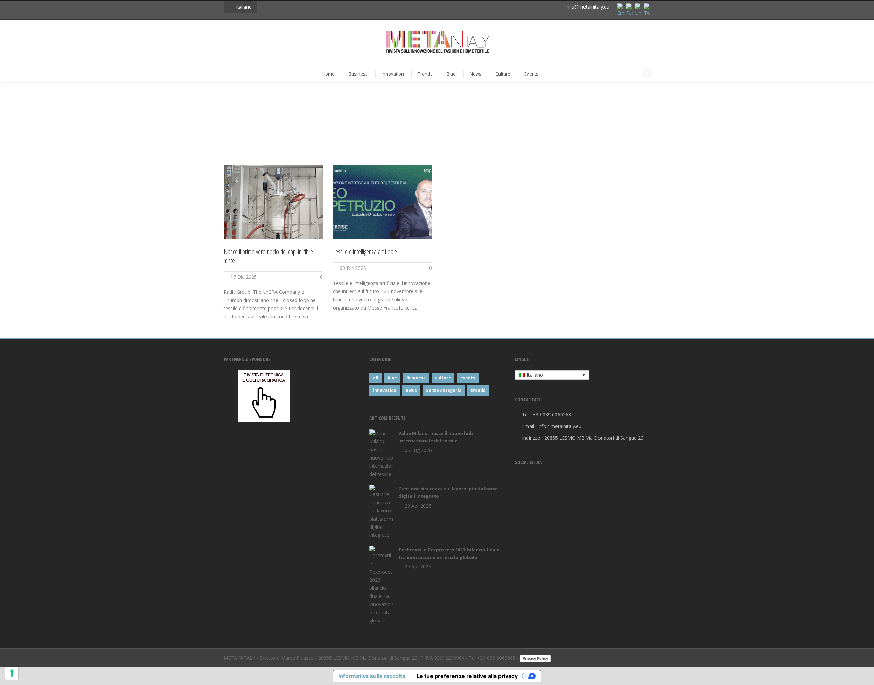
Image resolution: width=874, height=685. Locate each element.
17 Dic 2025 (243, 277)
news (411, 390)
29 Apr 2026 (418, 506)
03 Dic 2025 (353, 268)
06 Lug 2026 (418, 450)
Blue (451, 74)
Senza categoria (444, 390)
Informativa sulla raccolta (371, 676)
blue (392, 378)
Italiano (244, 7)
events (467, 378)
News (475, 74)
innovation (384, 390)
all (375, 378)
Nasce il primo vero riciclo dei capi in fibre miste (268, 256)
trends (478, 390)
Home (328, 74)
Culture (502, 74)
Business (358, 74)
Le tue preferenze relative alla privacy (467, 676)
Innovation (393, 74)
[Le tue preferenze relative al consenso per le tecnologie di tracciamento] (11, 673)
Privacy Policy (535, 658)
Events (531, 74)
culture (443, 378)
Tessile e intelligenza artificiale (365, 251)
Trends (425, 74)
